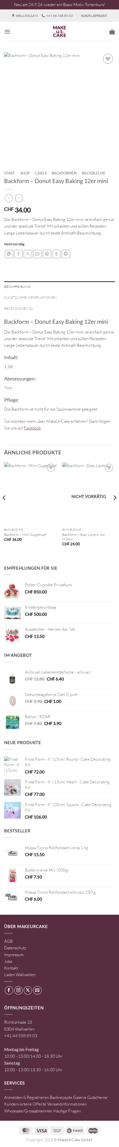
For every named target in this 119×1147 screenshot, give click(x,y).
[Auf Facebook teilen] (18, 254)
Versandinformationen (67, 1104)
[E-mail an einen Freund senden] (37, 254)
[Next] (114, 509)
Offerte (39, 1104)
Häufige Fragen (67, 1111)
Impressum (14, 954)
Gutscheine (97, 1097)
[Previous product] (19, 198)
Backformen (64, 173)
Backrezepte (61, 1097)
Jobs (8, 961)
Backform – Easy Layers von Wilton (83, 536)
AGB (8, 941)
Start (9, 173)
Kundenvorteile (18, 1104)
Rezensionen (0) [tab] (18, 308)
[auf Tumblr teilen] (56, 254)
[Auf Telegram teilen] (65, 254)
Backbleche (93, 173)
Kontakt (11, 968)
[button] (7, 31)
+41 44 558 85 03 (20, 1035)
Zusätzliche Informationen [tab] (30, 297)
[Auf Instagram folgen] (18, 990)
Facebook (32, 428)
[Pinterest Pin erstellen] (47, 254)
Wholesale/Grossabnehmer (28, 1111)
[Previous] (4, 509)
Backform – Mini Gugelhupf (25, 534)
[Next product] (9, 198)
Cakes (41, 173)
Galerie (79, 1097)
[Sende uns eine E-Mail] (37, 990)
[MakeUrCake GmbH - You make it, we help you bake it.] (59, 31)
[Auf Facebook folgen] (9, 990)
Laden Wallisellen (19, 974)
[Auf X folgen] (28, 990)
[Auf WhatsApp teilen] (9, 254)
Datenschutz (15, 947)
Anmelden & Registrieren (26, 1097)
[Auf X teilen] (28, 254)
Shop (25, 173)
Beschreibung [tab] (17, 287)
